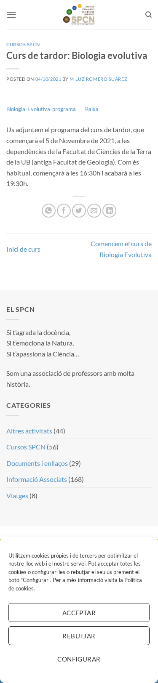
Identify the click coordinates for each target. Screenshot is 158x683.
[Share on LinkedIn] (109, 211)
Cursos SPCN (23, 44)
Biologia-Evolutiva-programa (41, 109)
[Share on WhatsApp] (49, 211)
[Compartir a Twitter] (79, 211)
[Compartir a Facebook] (64, 211)
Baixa (92, 109)
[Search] (148, 15)
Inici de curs (23, 249)
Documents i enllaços (37, 463)
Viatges (17, 496)
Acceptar (79, 613)
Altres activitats (29, 431)
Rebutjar (79, 636)
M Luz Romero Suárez (98, 79)
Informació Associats (36, 479)
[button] (11, 14)
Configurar (79, 659)
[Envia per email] (94, 211)
